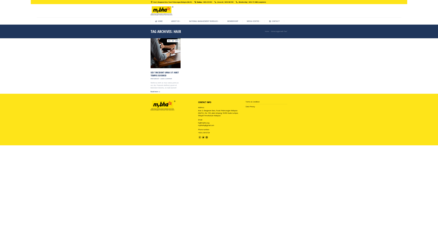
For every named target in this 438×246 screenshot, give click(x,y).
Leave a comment (166, 79)
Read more (154, 92)
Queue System (251, 109)
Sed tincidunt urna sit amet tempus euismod (165, 74)
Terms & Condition (253, 102)
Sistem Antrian (251, 118)
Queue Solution (251, 113)
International (155, 79)
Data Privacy (250, 106)
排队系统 (249, 120)
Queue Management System (256, 115)
